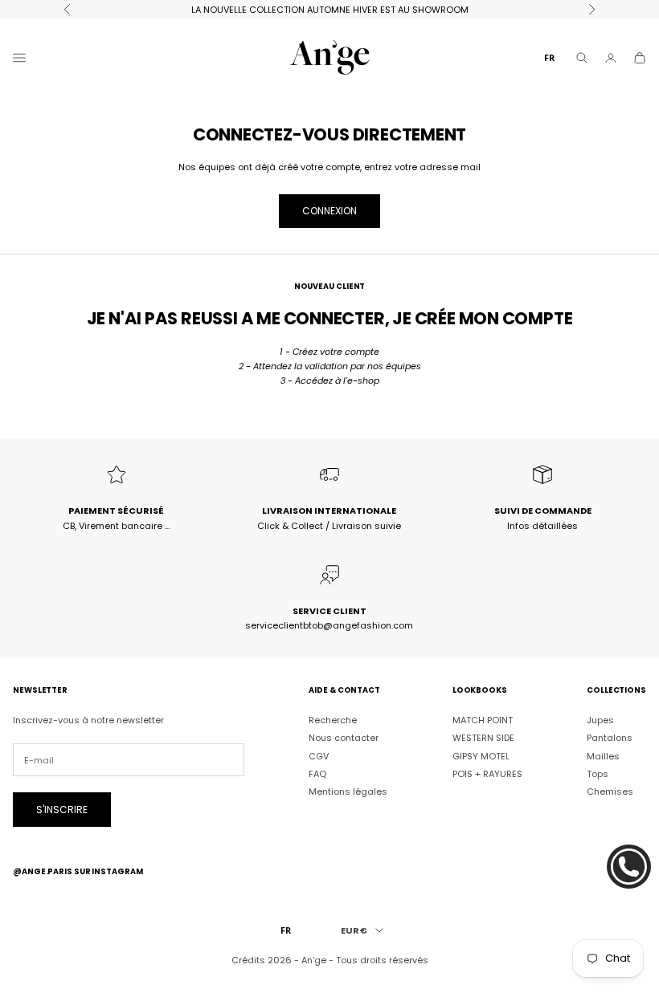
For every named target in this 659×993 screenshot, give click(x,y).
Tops (597, 773)
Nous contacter (344, 737)
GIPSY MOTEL (481, 756)
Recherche (333, 720)
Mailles (603, 756)
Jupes (600, 720)
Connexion (329, 211)
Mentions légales (348, 791)
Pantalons (609, 737)
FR (549, 57)
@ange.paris (42, 871)
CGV (319, 756)
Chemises (610, 791)
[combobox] (549, 57)
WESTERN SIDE (483, 737)
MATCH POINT (482, 720)
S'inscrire (62, 809)
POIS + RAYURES (487, 773)
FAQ (317, 773)
